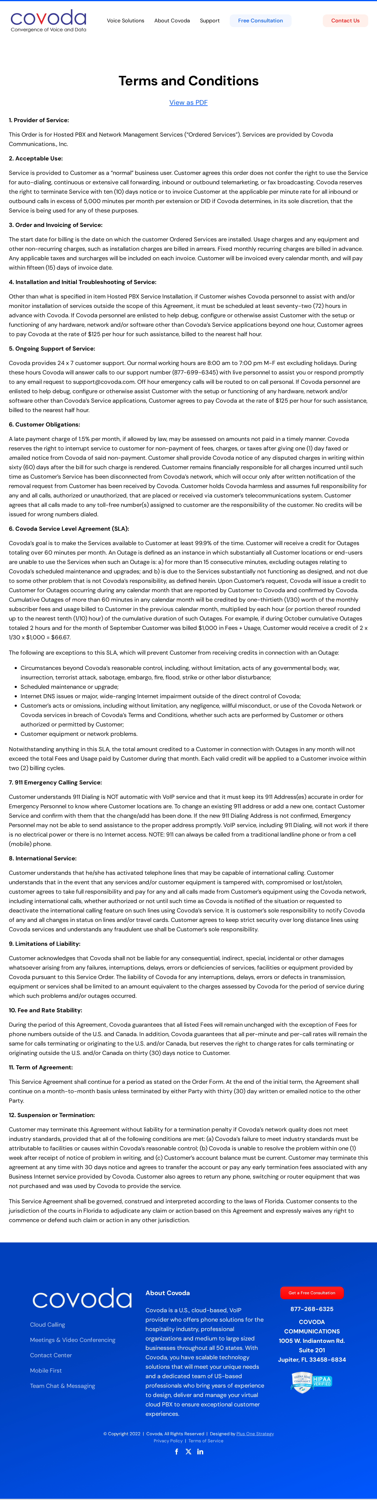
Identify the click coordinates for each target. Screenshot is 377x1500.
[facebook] (177, 1452)
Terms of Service (206, 1441)
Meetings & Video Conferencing (72, 1340)
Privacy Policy (168, 1441)
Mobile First (46, 1370)
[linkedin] (200, 1452)
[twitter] (188, 1452)
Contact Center (51, 1355)
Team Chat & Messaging (62, 1386)
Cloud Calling (47, 1324)
